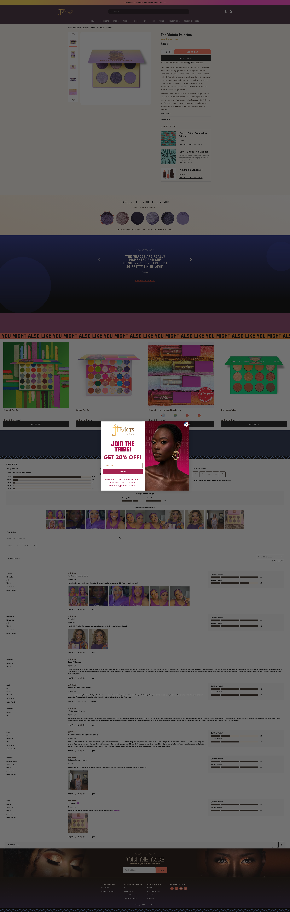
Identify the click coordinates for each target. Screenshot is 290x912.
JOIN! (123, 471)
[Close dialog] (186, 424)
